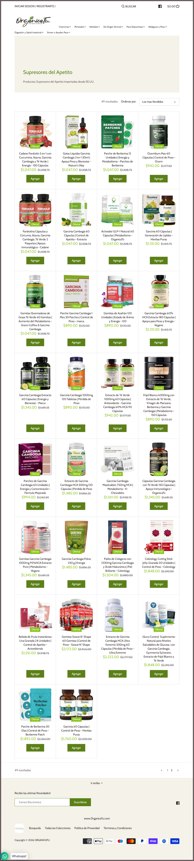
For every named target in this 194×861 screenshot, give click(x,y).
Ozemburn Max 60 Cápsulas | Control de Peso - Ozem (158, 157)
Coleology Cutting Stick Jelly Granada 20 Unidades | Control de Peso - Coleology (158, 563)
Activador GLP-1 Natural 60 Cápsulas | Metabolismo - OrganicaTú (117, 235)
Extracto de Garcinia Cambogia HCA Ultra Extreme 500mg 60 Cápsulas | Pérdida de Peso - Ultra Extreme (117, 644)
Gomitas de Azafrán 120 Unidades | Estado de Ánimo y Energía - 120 (117, 317)
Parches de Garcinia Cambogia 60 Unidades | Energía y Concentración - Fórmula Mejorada (35, 487)
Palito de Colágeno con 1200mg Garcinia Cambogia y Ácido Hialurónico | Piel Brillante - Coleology (117, 564)
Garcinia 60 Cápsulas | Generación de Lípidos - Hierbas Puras (159, 235)
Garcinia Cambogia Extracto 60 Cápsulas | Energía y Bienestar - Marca (35, 399)
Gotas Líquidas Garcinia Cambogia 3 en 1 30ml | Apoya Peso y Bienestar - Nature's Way (76, 159)
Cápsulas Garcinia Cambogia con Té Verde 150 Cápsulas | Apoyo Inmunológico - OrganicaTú (158, 487)
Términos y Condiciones (118, 828)
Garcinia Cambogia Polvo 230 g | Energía (76, 561)
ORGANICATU (42, 840)
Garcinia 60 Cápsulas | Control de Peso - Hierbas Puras (76, 730)
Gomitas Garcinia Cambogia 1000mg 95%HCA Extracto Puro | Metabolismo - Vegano (35, 564)
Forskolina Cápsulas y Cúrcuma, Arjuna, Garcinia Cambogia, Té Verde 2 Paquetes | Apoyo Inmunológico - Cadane (35, 239)
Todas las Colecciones (57, 828)
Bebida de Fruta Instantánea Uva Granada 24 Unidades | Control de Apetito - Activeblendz (35, 642)
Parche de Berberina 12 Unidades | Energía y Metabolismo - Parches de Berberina (117, 159)
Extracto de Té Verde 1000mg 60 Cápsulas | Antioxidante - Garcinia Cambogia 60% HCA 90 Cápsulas (117, 403)
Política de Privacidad (86, 828)
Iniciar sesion (25, 6)
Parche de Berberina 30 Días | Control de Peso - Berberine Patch (35, 730)
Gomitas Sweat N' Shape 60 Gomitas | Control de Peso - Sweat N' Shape (76, 640)
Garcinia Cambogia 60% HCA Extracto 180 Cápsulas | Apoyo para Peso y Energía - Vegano (158, 319)
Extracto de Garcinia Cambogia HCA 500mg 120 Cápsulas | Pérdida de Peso (76, 485)
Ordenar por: (128, 101)
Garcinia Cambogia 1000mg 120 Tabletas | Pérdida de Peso (76, 399)
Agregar (35, 178)
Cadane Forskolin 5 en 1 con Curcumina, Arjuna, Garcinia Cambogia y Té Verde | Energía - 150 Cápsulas (35, 159)
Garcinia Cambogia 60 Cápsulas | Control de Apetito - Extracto (76, 235)
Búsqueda (35, 828)
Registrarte (45, 6)
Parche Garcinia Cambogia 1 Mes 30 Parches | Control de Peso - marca (76, 317)
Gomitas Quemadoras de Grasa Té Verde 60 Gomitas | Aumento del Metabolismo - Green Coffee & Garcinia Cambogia (35, 321)
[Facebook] (177, 803)
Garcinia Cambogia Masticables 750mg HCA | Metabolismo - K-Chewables (117, 487)
